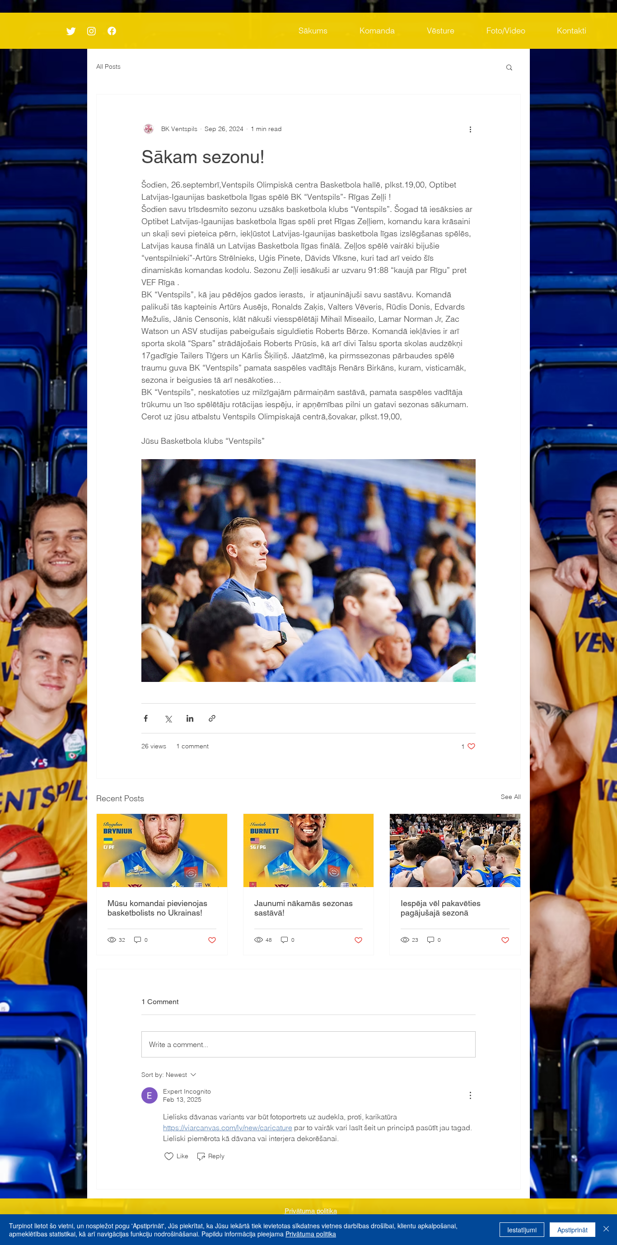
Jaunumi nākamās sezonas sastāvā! (303, 907)
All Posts (108, 66)
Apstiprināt (572, 1229)
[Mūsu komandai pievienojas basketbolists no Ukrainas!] (162, 850)
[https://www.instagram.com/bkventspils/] (91, 31)
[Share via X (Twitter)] (168, 718)
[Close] (606, 1230)
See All (511, 797)
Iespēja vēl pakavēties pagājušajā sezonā (441, 907)
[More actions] (470, 128)
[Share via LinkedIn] (190, 718)
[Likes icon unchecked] (169, 1156)
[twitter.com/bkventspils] (71, 31)
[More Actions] (470, 1095)
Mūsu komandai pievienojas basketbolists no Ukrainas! (157, 907)
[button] (509, 66)
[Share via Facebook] (145, 718)
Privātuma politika (310, 1233)
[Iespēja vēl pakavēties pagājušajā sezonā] (455, 850)
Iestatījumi (522, 1229)
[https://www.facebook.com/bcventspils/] (111, 31)
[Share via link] (212, 718)
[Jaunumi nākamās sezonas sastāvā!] (308, 850)
